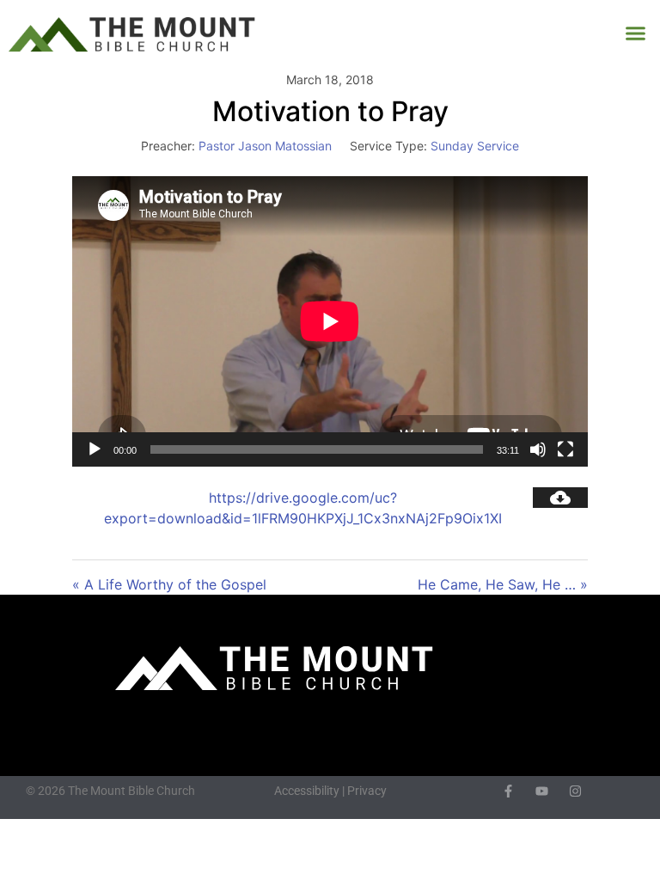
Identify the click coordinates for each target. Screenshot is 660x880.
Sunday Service (475, 145)
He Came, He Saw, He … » (503, 584)
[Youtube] (541, 791)
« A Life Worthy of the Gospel (169, 584)
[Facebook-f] (508, 791)
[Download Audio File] (560, 497)
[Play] (94, 449)
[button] (636, 33)
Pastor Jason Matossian (265, 145)
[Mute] (538, 449)
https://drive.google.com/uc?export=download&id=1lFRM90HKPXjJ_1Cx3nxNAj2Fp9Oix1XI (303, 508)
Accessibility (306, 791)
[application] (330, 321)
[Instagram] (575, 791)
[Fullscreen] (565, 449)
